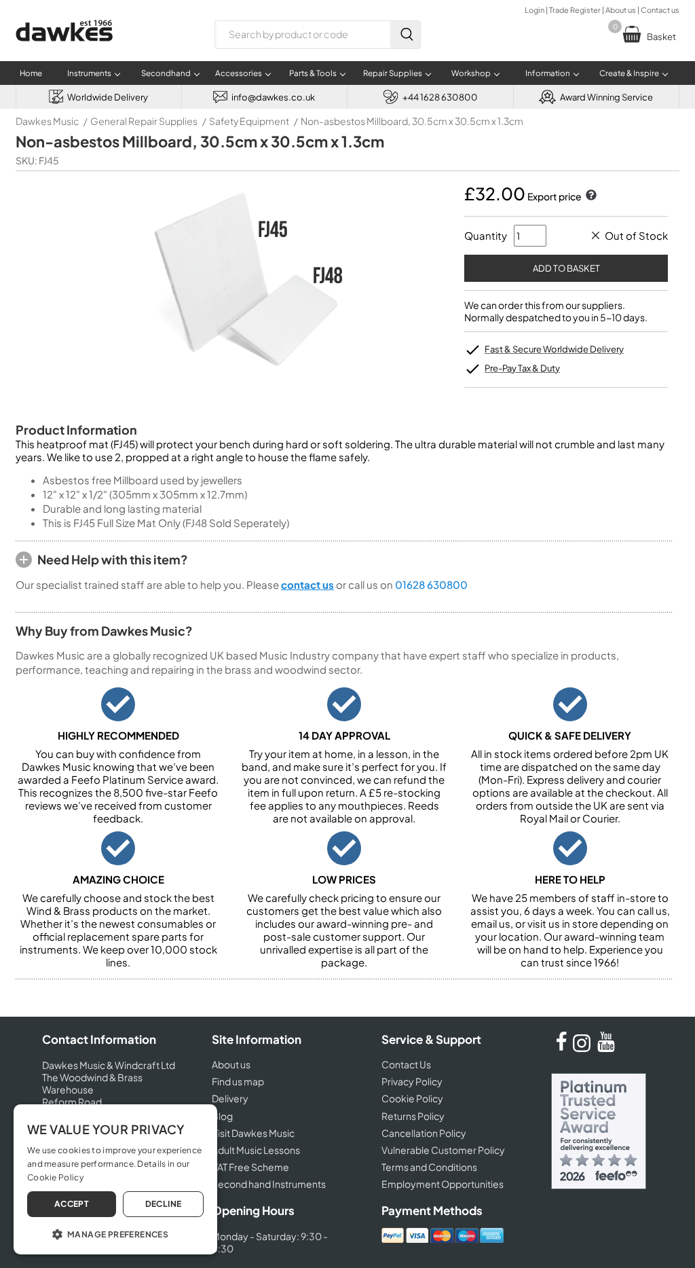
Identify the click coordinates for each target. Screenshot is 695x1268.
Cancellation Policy (423, 1133)
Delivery (230, 1098)
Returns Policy (413, 1116)
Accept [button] (71, 1204)
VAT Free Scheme (250, 1167)
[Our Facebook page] (561, 1048)
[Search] (405, 34)
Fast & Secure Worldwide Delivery (554, 349)
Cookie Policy (412, 1098)
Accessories (238, 73)
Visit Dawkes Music (253, 1133)
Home (31, 73)
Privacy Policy (412, 1081)
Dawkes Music (47, 121)
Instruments (89, 73)
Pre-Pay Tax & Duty (522, 368)
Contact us (660, 9)
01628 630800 (431, 584)
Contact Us (406, 1064)
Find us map (238, 1081)
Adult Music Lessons (256, 1150)
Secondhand (166, 73)
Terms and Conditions (429, 1167)
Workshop (471, 73)
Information (547, 73)
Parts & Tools (313, 73)
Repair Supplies (392, 73)
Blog (222, 1116)
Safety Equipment (249, 121)
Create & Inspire (629, 73)
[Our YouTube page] (606, 1048)
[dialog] (115, 1179)
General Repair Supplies (144, 121)
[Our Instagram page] (584, 1048)
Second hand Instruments (269, 1184)
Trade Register (575, 9)
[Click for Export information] (590, 196)
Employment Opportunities (442, 1184)
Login (534, 9)
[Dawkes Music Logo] (64, 50)
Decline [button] (163, 1204)
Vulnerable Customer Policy (443, 1150)
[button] (115, 1233)
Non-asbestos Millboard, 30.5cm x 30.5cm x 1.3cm (412, 121)
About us (620, 9)
